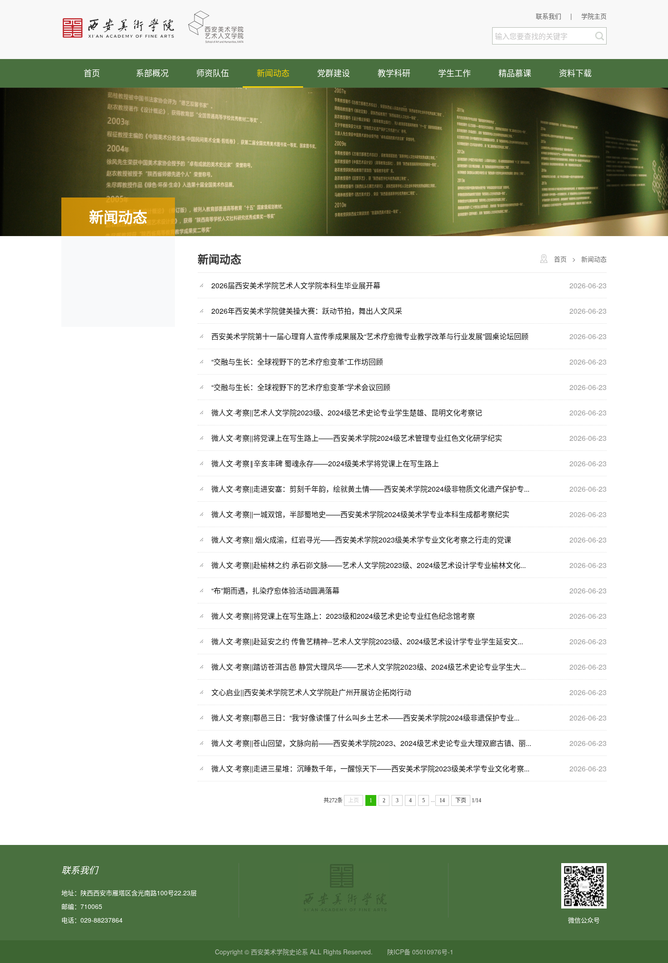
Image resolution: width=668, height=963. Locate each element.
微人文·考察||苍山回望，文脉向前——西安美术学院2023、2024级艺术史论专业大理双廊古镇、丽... (371, 743)
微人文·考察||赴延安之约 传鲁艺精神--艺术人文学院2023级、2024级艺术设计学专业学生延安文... (367, 641)
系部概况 (152, 73)
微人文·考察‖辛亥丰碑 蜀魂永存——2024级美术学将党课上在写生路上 (325, 463)
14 (442, 800)
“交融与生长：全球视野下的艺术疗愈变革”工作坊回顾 (297, 361)
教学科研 (394, 73)
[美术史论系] (158, 26)
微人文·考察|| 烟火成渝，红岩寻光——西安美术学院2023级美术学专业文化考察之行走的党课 (361, 539)
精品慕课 (515, 73)
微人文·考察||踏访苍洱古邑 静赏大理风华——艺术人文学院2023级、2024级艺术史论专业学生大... (368, 667)
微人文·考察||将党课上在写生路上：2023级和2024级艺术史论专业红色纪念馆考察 (343, 616)
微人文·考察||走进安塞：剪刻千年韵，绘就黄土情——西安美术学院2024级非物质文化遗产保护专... (370, 489)
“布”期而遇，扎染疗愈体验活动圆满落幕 (275, 590)
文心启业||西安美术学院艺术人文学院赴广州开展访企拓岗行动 (311, 692)
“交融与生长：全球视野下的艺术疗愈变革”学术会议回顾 (300, 387)
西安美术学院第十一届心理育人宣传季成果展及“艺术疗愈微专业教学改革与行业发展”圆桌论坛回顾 (369, 336)
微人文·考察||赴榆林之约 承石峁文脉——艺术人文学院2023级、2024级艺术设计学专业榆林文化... (368, 565)
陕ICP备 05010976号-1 (420, 951)
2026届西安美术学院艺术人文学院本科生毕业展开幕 (295, 285)
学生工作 (454, 73)
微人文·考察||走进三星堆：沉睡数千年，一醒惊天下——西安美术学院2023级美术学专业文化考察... (370, 768)
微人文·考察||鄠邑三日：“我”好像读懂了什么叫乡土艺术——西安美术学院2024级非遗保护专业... (365, 717)
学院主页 (594, 15)
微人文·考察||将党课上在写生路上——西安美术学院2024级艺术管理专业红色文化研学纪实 (356, 438)
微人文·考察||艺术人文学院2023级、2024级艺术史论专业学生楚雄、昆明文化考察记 (346, 412)
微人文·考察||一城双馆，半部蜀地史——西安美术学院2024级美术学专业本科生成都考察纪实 (360, 514)
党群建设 (333, 73)
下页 (460, 800)
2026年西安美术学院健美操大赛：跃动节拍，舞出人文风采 (306, 311)
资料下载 (575, 73)
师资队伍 (212, 73)
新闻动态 (273, 73)
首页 (92, 73)
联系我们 (548, 15)
